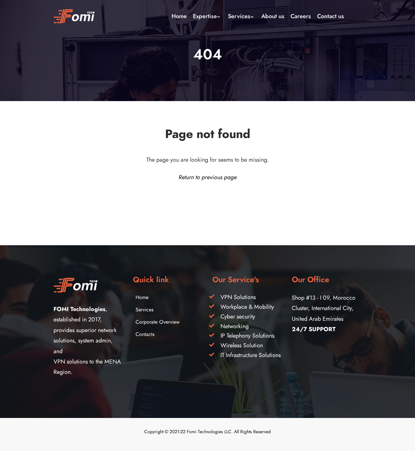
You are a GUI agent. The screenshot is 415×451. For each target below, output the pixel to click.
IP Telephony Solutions (247, 335)
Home (142, 297)
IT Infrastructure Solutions (250, 355)
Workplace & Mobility (247, 307)
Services (144, 309)
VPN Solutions (238, 297)
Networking (234, 326)
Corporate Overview (158, 322)
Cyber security (237, 316)
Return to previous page (208, 177)
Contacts (145, 334)
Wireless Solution (241, 345)
